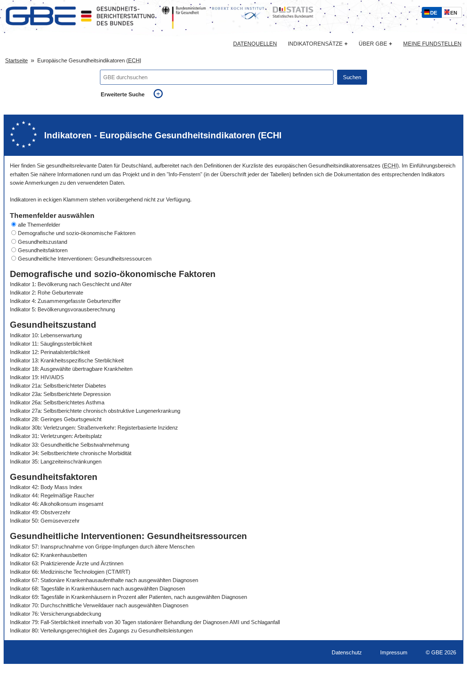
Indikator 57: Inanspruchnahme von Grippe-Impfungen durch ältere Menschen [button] (102, 546)
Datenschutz (347, 652)
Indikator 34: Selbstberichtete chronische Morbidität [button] (70, 453)
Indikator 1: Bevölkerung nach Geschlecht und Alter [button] (71, 284)
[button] (233, 224)
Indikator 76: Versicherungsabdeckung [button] (55, 614)
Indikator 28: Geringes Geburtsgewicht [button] (55, 419)
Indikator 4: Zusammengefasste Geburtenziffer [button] (65, 301)
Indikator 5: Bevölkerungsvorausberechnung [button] (62, 309)
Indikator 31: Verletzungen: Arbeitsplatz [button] (56, 436)
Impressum (394, 652)
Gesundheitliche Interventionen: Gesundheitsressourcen (84, 258)
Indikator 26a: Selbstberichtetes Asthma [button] (57, 402)
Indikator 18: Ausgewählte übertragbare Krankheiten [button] (71, 369)
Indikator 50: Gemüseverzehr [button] (45, 521)
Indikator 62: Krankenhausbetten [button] (48, 555)
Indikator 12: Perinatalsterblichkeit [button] (50, 352)
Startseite (16, 60)
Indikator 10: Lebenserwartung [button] (46, 335)
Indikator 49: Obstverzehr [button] (40, 512)
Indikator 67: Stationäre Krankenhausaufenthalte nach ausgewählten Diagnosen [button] (104, 580)
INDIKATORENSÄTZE (318, 44)
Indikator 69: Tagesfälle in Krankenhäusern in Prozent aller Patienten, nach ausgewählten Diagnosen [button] (128, 597)
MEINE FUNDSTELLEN (432, 44)
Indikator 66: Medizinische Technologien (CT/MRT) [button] (70, 572)
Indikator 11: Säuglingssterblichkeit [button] (51, 344)
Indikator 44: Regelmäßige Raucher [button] (52, 495)
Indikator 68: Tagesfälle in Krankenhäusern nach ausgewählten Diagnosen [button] (97, 588)
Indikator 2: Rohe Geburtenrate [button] (46, 292)
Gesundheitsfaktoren (42, 250)
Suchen (352, 77)
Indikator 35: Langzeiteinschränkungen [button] (55, 461)
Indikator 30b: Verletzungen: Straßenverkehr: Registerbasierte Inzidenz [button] (94, 427)
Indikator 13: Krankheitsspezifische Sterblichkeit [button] (67, 360)
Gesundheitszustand (42, 242)
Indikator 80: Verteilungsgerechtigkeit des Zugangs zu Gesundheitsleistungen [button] (101, 630)
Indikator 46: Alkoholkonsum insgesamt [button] (56, 504)
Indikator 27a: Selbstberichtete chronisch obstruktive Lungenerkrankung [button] (95, 411)
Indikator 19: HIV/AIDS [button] (37, 377)
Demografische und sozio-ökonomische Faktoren (76, 233)
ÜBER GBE (375, 44)
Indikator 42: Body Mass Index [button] (46, 487)
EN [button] (455, 13)
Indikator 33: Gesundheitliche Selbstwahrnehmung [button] (69, 445)
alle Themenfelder (39, 225)
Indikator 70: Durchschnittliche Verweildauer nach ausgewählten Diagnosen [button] (99, 605)
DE (435, 13)
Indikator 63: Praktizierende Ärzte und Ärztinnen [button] (66, 563)
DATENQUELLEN (255, 44)
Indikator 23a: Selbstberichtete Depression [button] (60, 394)
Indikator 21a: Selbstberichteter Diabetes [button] (58, 385)
